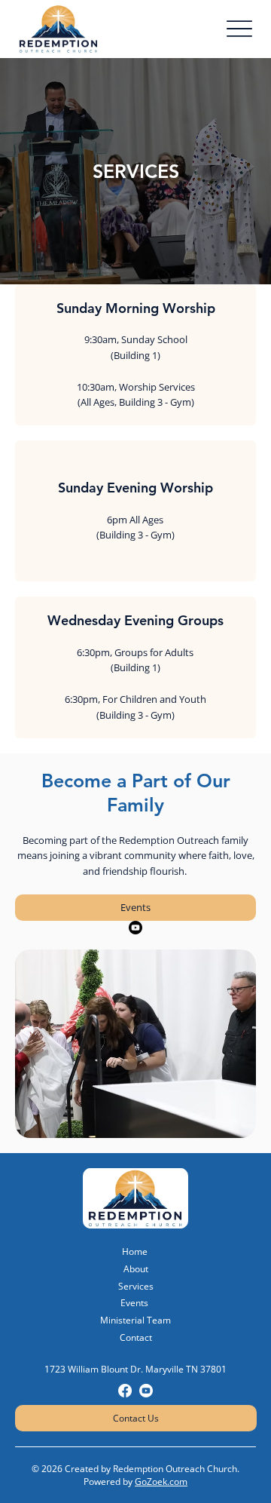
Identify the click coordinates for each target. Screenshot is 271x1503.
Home (135, 1251)
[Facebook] (125, 1390)
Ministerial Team (135, 1320)
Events (134, 1302)
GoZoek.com (161, 1481)
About (135, 1268)
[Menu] (239, 29)
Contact (136, 1337)
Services (136, 1286)
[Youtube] (135, 927)
